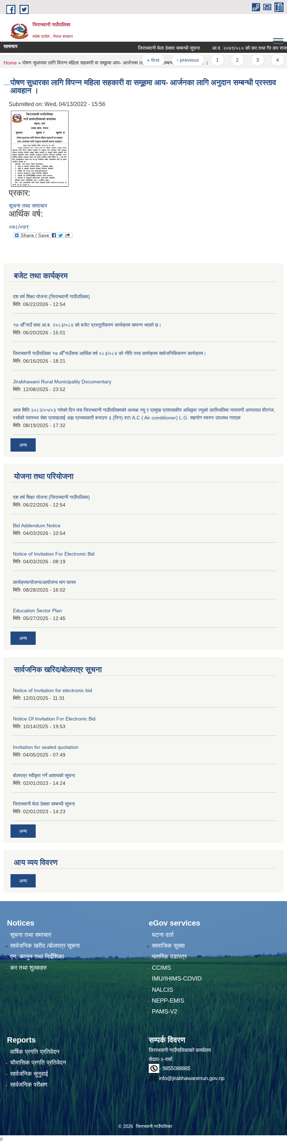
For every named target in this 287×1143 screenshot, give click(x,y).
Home (10, 62)
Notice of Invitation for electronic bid (52, 690)
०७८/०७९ (19, 227)
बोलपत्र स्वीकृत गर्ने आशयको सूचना (44, 775)
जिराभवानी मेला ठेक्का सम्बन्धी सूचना (156, 48)
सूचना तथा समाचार (28, 206)
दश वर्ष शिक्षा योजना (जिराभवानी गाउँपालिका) (51, 296)
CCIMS (161, 967)
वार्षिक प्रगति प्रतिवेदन (34, 1051)
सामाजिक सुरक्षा (168, 945)
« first (140, 60)
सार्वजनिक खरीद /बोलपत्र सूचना (45, 945)
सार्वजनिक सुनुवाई (29, 1074)
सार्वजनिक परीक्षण (28, 1084)
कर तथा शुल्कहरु (28, 967)
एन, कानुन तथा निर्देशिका (37, 956)
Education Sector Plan (37, 610)
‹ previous (175, 60)
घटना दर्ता (163, 935)
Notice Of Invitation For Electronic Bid (54, 719)
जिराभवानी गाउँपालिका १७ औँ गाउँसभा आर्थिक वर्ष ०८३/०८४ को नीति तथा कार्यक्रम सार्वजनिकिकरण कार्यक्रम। (109, 353)
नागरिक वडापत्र (169, 956)
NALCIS (162, 990)
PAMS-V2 (164, 1011)
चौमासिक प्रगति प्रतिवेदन (38, 1062)
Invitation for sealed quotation (45, 747)
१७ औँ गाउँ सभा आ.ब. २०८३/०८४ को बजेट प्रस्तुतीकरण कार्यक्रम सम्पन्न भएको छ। (87, 325)
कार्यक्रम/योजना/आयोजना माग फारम (44, 582)
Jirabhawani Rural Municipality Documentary (62, 381)
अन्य (23, 445)
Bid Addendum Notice (37, 525)
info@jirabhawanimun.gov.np (191, 1078)
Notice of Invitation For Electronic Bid (53, 554)
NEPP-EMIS (168, 1000)
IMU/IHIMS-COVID (177, 978)
